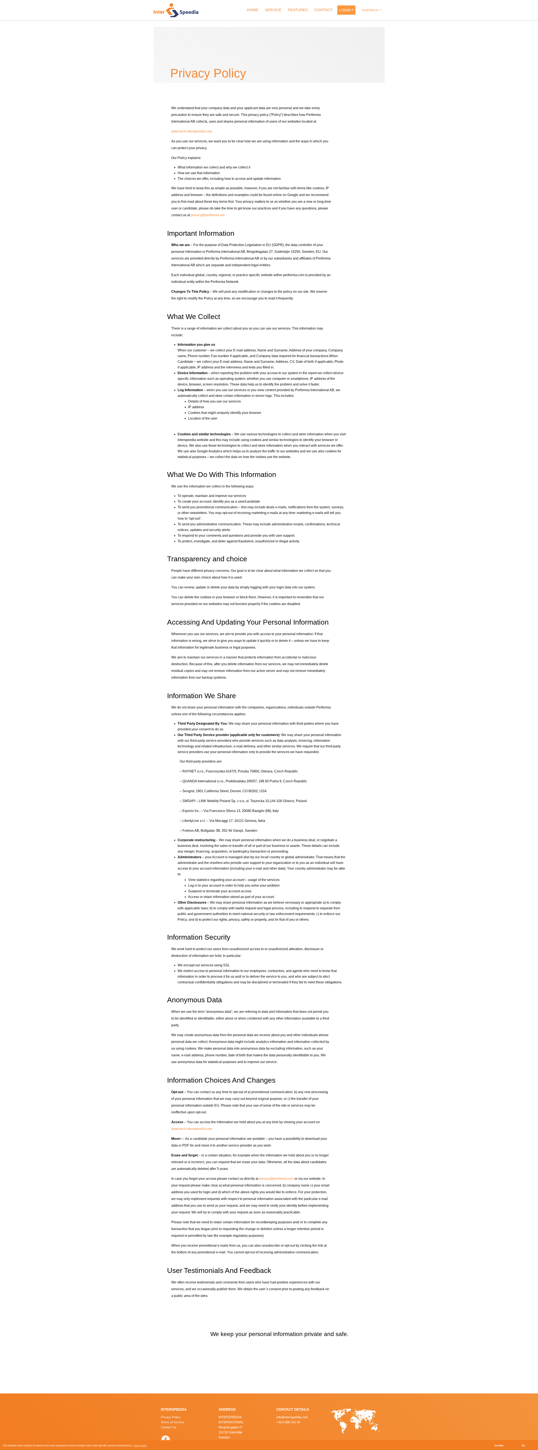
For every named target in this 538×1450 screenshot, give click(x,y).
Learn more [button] (140, 1445)
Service (273, 10)
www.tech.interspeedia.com (191, 131)
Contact (323, 10)
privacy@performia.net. (208, 215)
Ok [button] (523, 1445)
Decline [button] (499, 1445)
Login (345, 10)
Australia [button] (370, 10)
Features (298, 10)
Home (252, 10)
